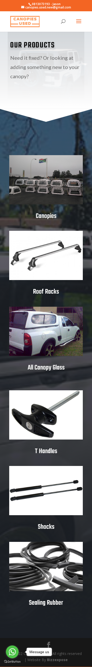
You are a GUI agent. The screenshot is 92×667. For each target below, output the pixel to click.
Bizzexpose (57, 659)
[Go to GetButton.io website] (12, 661)
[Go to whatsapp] (12, 651)
